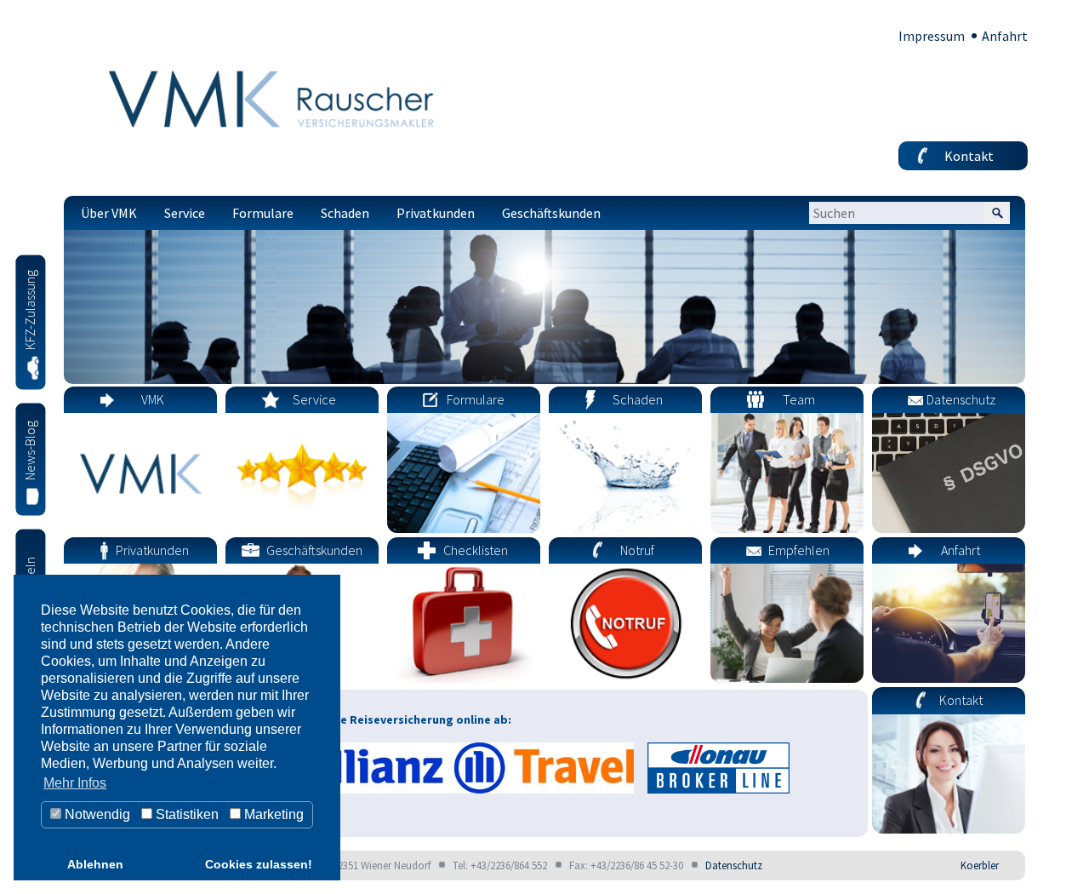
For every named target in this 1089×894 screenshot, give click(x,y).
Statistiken (185, 814)
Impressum (931, 35)
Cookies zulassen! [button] (258, 864)
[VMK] (276, 98)
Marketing (272, 814)
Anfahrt (1005, 35)
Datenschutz (733, 865)
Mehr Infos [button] (74, 783)
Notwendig (95, 814)
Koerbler (980, 865)
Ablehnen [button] (95, 864)
